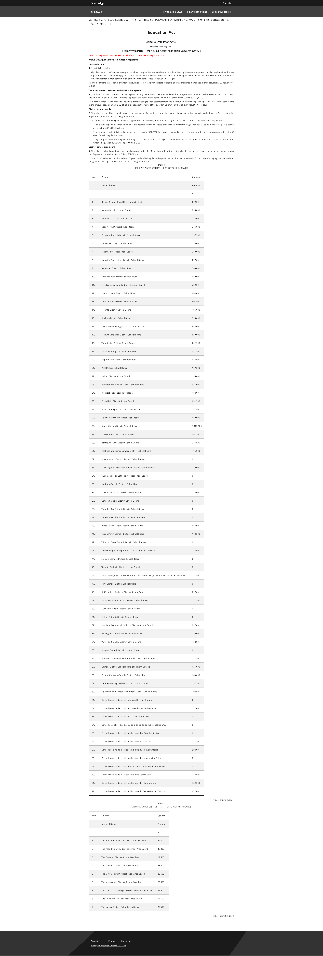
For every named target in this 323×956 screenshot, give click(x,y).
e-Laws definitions (197, 11)
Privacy (111, 941)
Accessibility (96, 941)
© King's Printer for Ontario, (108, 945)
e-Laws (96, 12)
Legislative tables (221, 11)
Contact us (126, 941)
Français (227, 3)
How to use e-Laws (172, 11)
